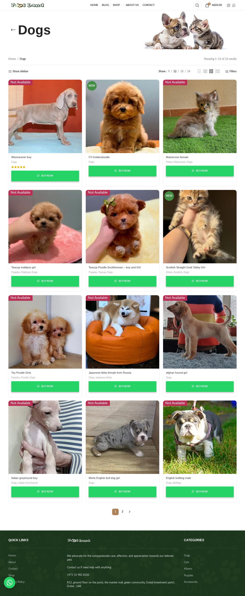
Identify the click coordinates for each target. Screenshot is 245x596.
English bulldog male (178, 477)
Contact (13, 569)
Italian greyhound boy (24, 477)
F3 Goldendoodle (99, 157)
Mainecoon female (177, 157)
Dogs (14, 162)
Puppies (15, 272)
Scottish (178, 272)
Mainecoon (180, 162)
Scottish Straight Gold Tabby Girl (185, 267)
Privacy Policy (16, 582)
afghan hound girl (176, 372)
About (12, 562)
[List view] (199, 71)
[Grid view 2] (205, 71)
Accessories (191, 582)
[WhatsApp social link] (234, 5)
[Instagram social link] (228, 5)
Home (12, 59)
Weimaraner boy (21, 157)
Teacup (102, 272)
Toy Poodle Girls (21, 372)
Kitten (169, 162)
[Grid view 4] (218, 71)
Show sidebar (20, 71)
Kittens (188, 569)
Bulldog (177, 483)
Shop (11, 575)
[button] (9, 582)
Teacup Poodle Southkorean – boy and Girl (115, 267)
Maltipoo (26, 272)
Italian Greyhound (28, 483)
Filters (233, 71)
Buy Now (47, 176)
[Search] (197, 5)
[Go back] (13, 30)
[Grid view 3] (211, 71)
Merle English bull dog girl (104, 477)
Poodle (25, 377)
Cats (186, 562)
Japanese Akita (104, 377)
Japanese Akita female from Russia (110, 372)
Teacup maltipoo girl (23, 267)
